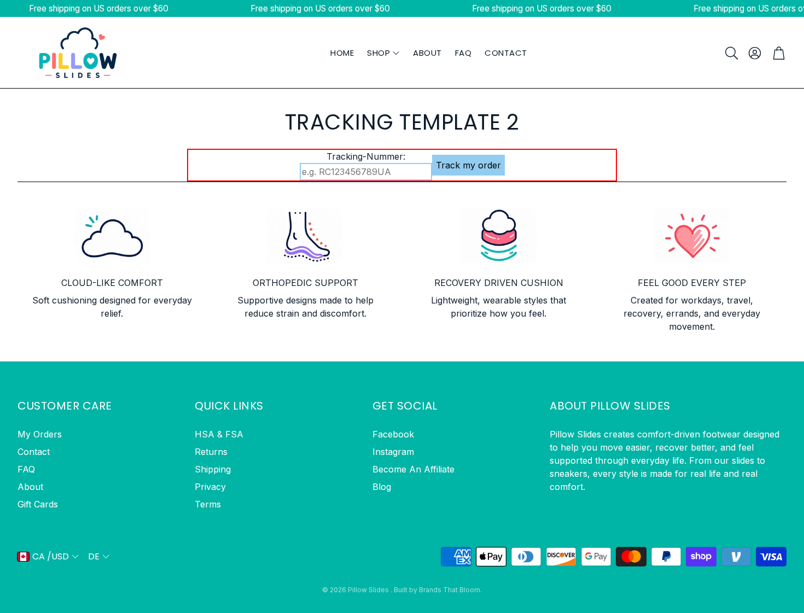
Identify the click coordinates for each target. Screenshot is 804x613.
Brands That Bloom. (450, 590)
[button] (730, 53)
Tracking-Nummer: (366, 156)
